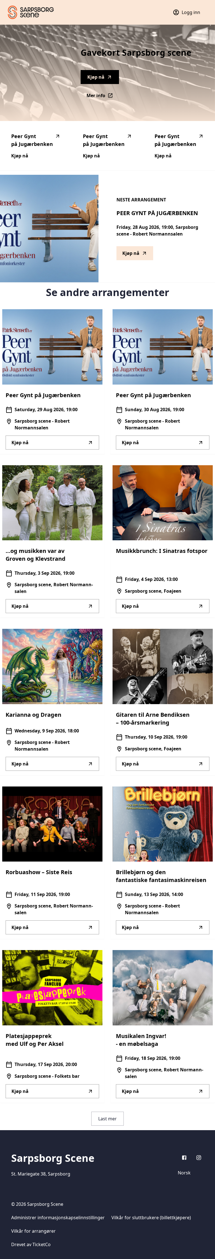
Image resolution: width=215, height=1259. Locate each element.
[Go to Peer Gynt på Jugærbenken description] (49, 228)
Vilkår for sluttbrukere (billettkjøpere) (151, 1217)
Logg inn (191, 12)
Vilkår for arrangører (33, 1231)
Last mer (107, 1119)
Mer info (103, 97)
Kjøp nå (95, 77)
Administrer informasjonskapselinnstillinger (58, 1217)
